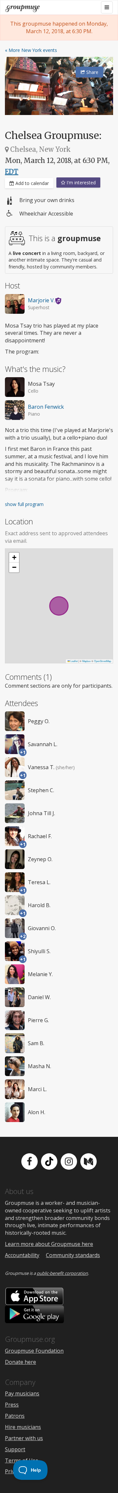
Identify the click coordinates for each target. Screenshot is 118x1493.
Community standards (73, 1255)
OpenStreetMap (102, 661)
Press (12, 1404)
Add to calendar (31, 183)
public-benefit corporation (62, 1273)
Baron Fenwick (46, 406)
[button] (14, 558)
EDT (11, 172)
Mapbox (86, 661)
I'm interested (80, 182)
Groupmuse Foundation (34, 1350)
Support (15, 1449)
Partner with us (24, 1438)
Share (91, 72)
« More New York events (31, 50)
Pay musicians (22, 1393)
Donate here (20, 1362)
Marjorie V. (41, 300)
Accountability (22, 1255)
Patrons (15, 1415)
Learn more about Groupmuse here (49, 1244)
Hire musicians (23, 1427)
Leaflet (74, 661)
